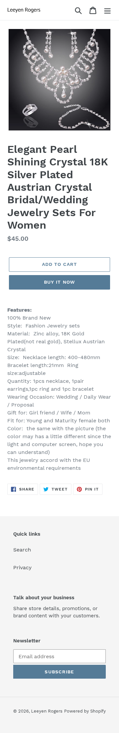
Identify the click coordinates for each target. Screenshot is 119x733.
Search (22, 550)
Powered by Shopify (85, 711)
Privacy (22, 567)
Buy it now (59, 282)
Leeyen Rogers (46, 711)
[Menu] (107, 10)
